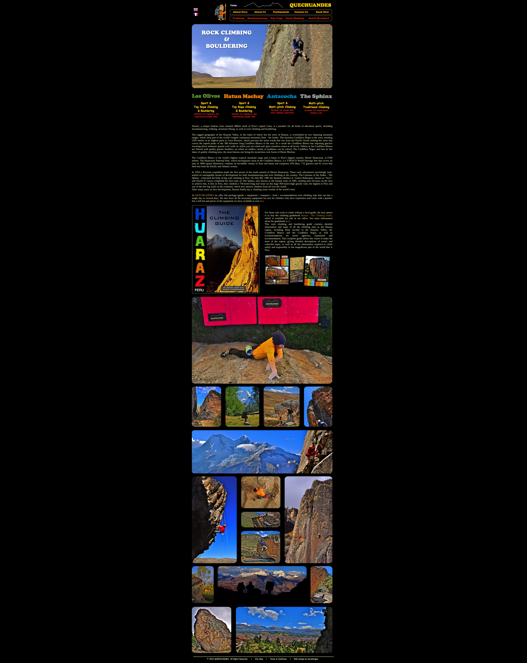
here (262, 201)
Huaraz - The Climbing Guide (316, 215)
